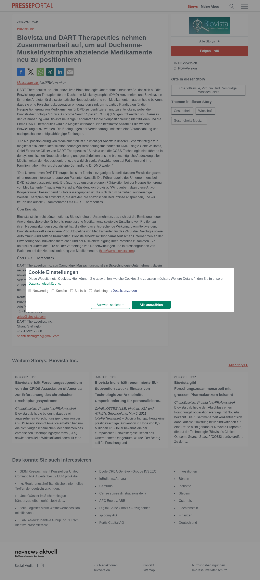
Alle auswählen (151, 305)
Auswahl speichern (110, 305)
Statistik (80, 291)
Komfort (61, 291)
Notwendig (40, 291)
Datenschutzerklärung (44, 283)
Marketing (100, 291)
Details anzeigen (125, 290)
